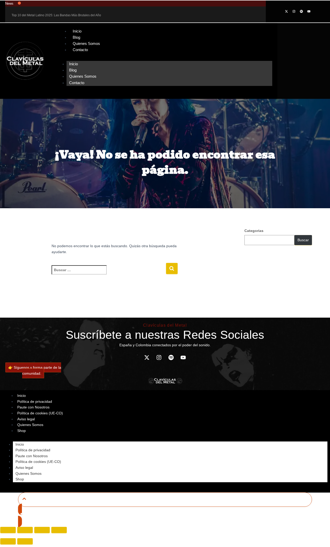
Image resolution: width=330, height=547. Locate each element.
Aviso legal (24, 467)
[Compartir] (42, 530)
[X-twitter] (286, 11)
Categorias (253, 231)
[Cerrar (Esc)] (59, 530)
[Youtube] (309, 11)
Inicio (77, 31)
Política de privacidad (32, 450)
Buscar (303, 240)
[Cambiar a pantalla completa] (25, 530)
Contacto (80, 49)
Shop (21, 431)
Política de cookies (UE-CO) (40, 413)
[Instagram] (294, 11)
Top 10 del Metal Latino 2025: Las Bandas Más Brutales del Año (56, 15)
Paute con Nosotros (31, 456)
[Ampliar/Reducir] (8, 530)
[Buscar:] (109, 273)
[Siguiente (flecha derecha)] (25, 541)
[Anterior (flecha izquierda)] (8, 541)
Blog (76, 37)
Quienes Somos (86, 43)
